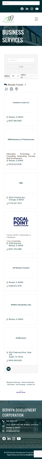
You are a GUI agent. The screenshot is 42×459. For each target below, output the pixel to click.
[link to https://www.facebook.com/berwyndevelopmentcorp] (22, 9)
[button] (5, 85)
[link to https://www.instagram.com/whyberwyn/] (32, 9)
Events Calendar (28, 382)
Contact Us (31, 384)
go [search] (22, 67)
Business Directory (13, 382)
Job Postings (20, 384)
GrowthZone (30, 455)
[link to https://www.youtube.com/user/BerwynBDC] (37, 9)
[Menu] (36, 19)
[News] (9, 370)
